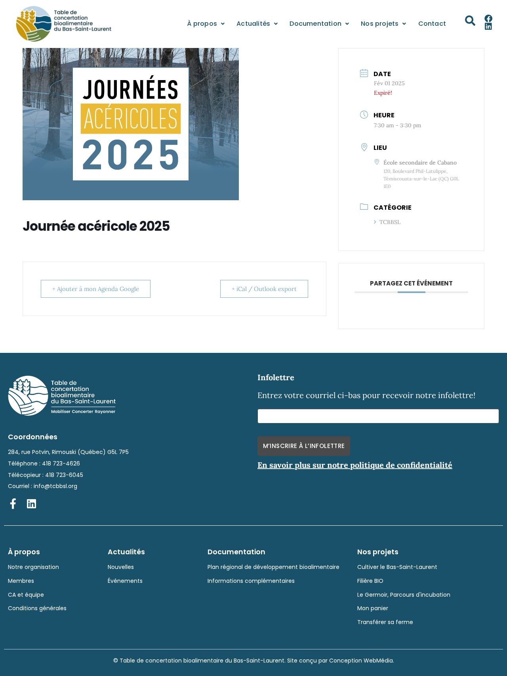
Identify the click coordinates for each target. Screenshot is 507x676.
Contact (432, 23)
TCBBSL (389, 222)
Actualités (253, 23)
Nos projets (379, 23)
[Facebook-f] (13, 503)
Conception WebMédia (361, 661)
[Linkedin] (488, 27)
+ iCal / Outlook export (264, 289)
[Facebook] (488, 19)
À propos (202, 23)
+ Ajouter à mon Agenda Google (95, 289)
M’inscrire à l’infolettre (304, 446)
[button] (470, 20)
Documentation (315, 23)
